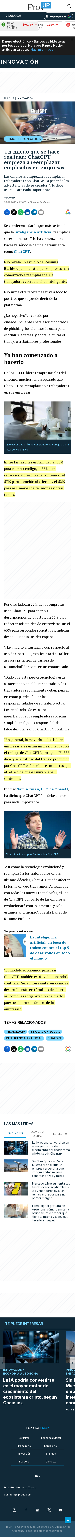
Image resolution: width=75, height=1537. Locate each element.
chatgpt (55, 1038)
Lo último (24, 1437)
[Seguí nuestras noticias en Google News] (68, 212)
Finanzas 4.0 (24, 1445)
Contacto (51, 1461)
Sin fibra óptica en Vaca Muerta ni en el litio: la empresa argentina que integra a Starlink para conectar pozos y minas (48, 1168)
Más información (42, 49)
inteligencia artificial (24, 1038)
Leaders (24, 1461)
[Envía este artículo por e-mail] (41, 212)
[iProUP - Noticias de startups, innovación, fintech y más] (38, 6)
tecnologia (15, 1032)
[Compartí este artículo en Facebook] (7, 212)
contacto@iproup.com (17, 1494)
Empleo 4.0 (51, 1445)
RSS (37, 1475)
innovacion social (45, 1032)
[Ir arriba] (68, 1520)
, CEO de (42, 789)
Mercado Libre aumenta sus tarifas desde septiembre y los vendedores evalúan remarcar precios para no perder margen (51, 1191)
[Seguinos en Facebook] (26, 1510)
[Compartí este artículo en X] (14, 212)
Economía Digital (51, 1437)
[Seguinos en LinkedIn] (37, 1510)
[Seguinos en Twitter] (49, 1510)
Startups (51, 1453)
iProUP (12, 197)
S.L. (72, 1410)
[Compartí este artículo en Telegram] (34, 212)
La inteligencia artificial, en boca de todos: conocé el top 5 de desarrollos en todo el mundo (50, 948)
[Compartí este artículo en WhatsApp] (21, 212)
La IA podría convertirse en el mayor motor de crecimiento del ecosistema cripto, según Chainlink (51, 1148)
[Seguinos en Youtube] (60, 1510)
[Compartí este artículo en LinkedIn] (27, 212)
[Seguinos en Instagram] (14, 1510)
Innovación (24, 1453)
